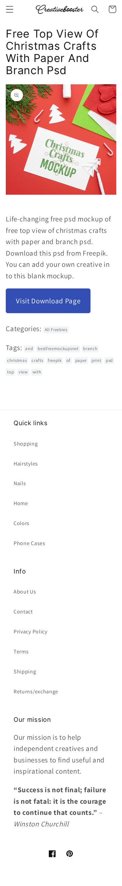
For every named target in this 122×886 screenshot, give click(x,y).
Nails (20, 483)
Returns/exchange (36, 691)
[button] (9, 9)
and (29, 348)
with (37, 372)
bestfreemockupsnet (58, 348)
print (96, 360)
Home (21, 503)
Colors (21, 523)
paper (81, 360)
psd (109, 360)
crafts (37, 360)
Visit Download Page (48, 300)
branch (90, 348)
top (10, 372)
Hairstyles (26, 463)
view (23, 372)
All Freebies (56, 329)
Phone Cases (29, 543)
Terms (21, 651)
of (68, 360)
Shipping (25, 671)
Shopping (26, 443)
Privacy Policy (30, 631)
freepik (55, 360)
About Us (25, 591)
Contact (23, 611)
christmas (17, 360)
